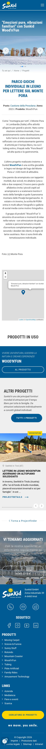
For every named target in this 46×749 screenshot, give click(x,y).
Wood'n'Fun (15, 165)
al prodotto (23, 369)
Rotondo (8, 652)
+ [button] (5, 273)
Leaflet (21, 320)
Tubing (7, 664)
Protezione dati (29, 740)
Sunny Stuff (10, 648)
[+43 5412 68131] (10, 606)
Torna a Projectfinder (23, 520)
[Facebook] (9, 625)
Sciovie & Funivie (12, 644)
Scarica (8, 703)
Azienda (8, 691)
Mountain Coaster (13, 656)
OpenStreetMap (31, 320)
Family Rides (10, 672)
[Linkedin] (35, 625)
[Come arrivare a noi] (36, 606)
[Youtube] (26, 625)
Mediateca (9, 695)
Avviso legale (13, 744)
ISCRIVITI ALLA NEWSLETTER (23, 572)
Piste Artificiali (11, 668)
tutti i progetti (26, 418)
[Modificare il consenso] (5, 741)
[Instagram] (17, 625)
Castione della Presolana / (23, 105)
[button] (6, 50)
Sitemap (27, 744)
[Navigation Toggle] (42, 5)
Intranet (39, 744)
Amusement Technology (16, 676)
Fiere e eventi (11, 699)
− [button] (5, 277)
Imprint (14, 740)
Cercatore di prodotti (23, 715)
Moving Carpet (11, 640)
